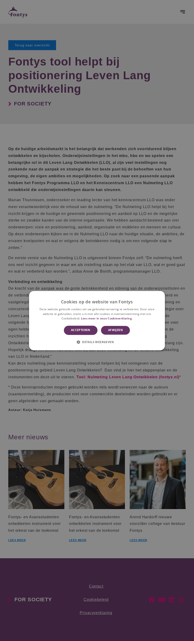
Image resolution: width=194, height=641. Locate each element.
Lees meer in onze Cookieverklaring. (107, 319)
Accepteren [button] (80, 330)
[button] (97, 342)
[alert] (97, 320)
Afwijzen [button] (115, 330)
